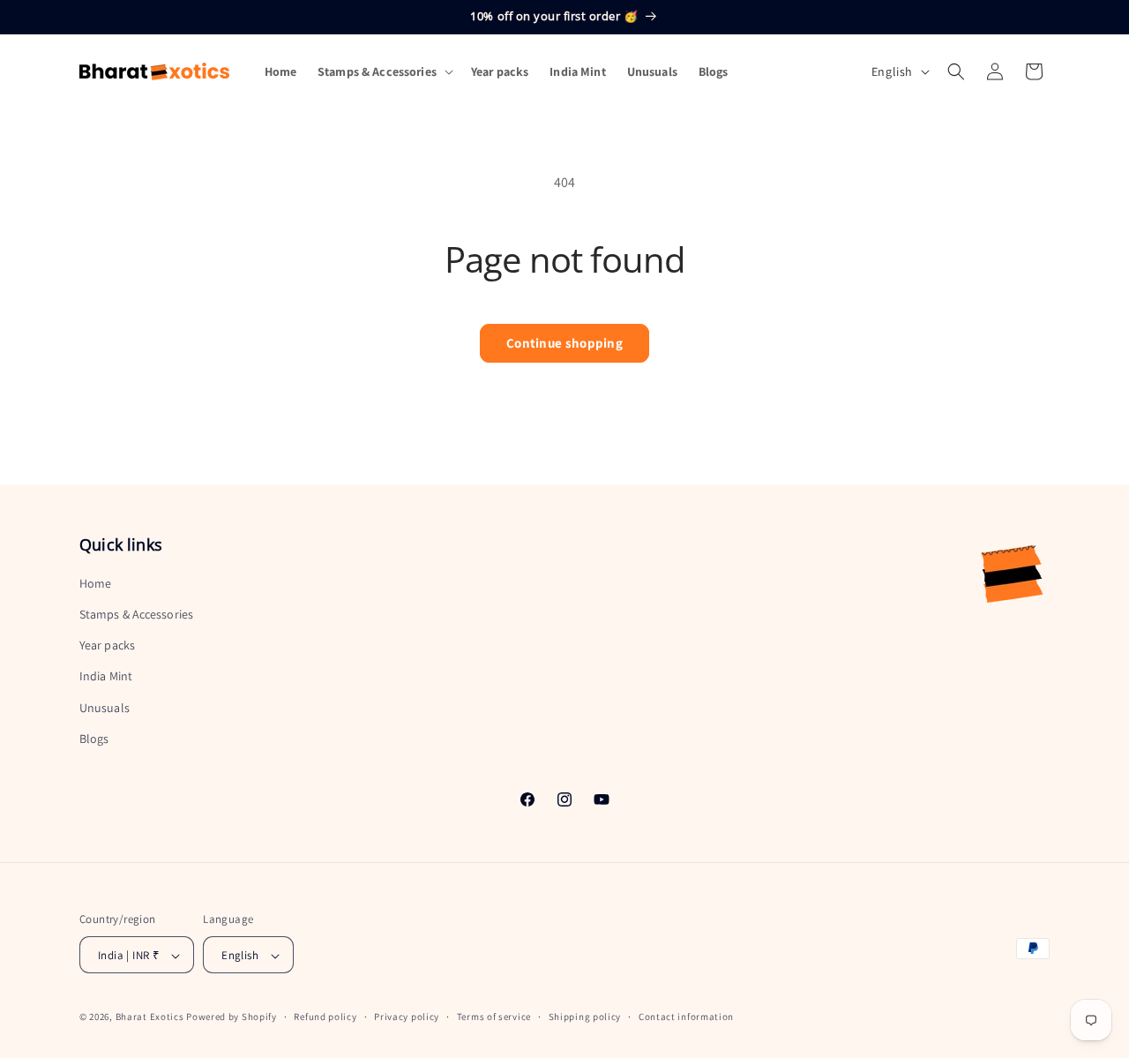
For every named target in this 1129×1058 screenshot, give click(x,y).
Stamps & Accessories (136, 614)
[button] (383, 71)
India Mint (105, 677)
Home (95, 583)
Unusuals (104, 708)
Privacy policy (406, 1016)
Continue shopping (564, 342)
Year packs (107, 645)
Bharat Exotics (150, 1017)
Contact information (686, 1016)
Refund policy (325, 1016)
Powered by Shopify (231, 1017)
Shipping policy (585, 1016)
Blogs (94, 739)
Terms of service (494, 1016)
